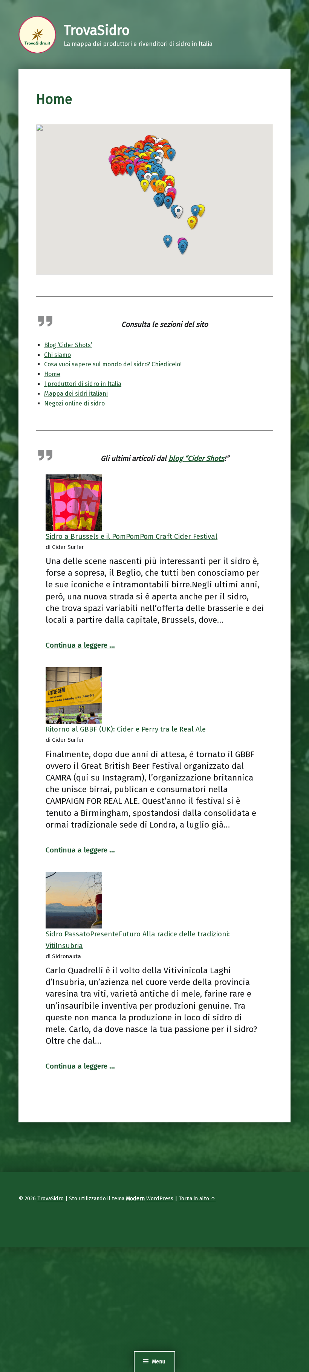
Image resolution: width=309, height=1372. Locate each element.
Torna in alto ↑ (197, 1198)
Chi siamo (57, 354)
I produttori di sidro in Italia (82, 383)
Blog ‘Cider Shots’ (68, 345)
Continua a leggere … (80, 645)
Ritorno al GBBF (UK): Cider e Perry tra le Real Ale (126, 729)
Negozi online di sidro (74, 403)
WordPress (159, 1198)
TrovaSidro (50, 1198)
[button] (192, 223)
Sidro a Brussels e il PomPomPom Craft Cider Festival (131, 536)
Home (52, 374)
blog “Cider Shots (196, 458)
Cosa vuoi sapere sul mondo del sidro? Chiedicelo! (113, 364)
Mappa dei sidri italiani (76, 393)
